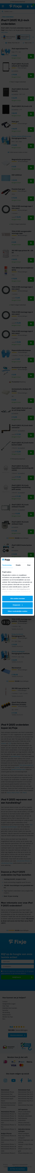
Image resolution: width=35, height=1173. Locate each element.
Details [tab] (18, 565)
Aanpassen (16, 605)
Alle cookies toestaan (17, 598)
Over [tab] (29, 565)
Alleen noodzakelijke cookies (17, 611)
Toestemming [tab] (6, 565)
